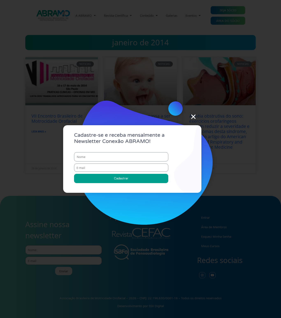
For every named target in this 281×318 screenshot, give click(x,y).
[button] (193, 117)
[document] (140, 159)
